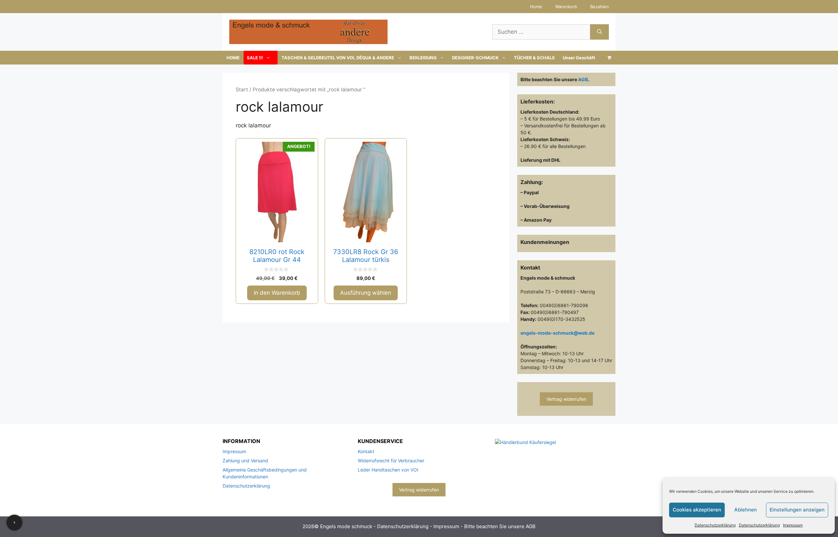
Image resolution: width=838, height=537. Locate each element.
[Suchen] (599, 32)
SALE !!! (255, 57)
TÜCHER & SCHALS (534, 57)
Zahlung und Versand (245, 460)
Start (242, 89)
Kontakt (366, 451)
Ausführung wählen (365, 292)
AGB (583, 79)
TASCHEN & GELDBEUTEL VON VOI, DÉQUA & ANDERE (338, 57)
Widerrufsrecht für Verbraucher (391, 460)
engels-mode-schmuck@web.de (557, 333)
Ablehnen (745, 510)
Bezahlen (599, 6)
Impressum (793, 525)
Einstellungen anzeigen (797, 510)
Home (536, 6)
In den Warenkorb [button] (277, 292)
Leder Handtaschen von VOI (388, 469)
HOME (233, 57)
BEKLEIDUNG (423, 57)
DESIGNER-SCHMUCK (475, 57)
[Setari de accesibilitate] (14, 522)
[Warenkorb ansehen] (609, 58)
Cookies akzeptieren (697, 510)
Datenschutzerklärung (715, 525)
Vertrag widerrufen (566, 399)
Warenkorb (566, 6)
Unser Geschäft (579, 57)
